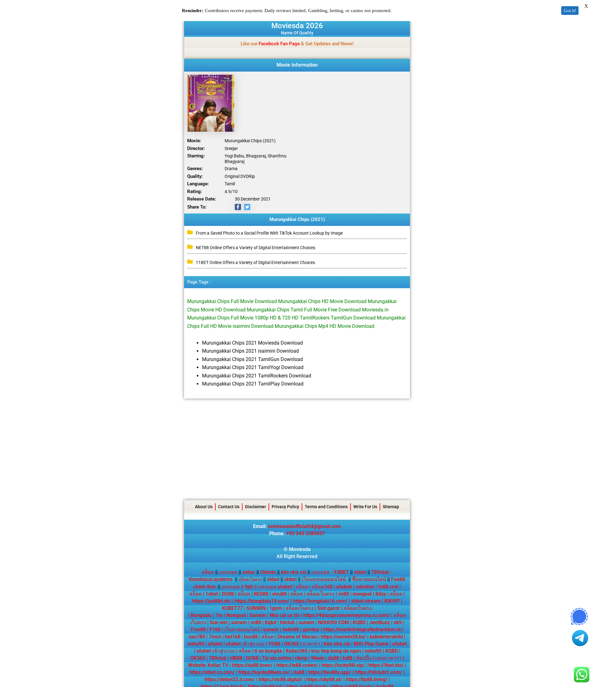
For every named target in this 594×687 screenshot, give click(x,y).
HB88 (236, 658)
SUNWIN (256, 608)
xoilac (250, 572)
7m (218, 615)
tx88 (347, 658)
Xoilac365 (297, 651)
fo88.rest (388, 587)
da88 (333, 658)
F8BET (341, 572)
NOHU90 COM (333, 622)
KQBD (359, 622)
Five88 (198, 629)
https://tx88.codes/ (297, 665)
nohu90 (195, 644)
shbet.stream (366, 601)
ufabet (215, 644)
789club (380, 572)
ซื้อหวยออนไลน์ (369, 579)
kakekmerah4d (386, 637)
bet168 (232, 637)
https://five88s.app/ (329, 672)
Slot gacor (328, 608)
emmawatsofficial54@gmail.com (304, 526)
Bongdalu (201, 615)
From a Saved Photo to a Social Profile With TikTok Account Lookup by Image (269, 233)
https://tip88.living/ (366, 679)
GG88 (228, 594)
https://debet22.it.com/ (229, 679)
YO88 (274, 644)
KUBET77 (232, 608)
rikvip (301, 658)
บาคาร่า (311, 644)
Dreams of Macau (297, 637)
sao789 (197, 637)
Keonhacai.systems (210, 579)
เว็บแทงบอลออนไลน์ (324, 579)
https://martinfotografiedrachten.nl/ (362, 629)
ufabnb (344, 587)
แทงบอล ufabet (275, 587)
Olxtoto (270, 572)
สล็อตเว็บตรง (320, 594)
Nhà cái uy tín (284, 615)
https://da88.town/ (252, 665)
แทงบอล (230, 572)
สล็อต (208, 572)
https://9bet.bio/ (386, 665)
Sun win (218, 622)
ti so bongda (268, 651)
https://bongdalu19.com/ (262, 601)
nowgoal (362, 594)
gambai (311, 629)
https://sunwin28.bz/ (343, 637)
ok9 (398, 622)
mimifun (365, 587)
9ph (249, 587)
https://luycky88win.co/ (264, 672)
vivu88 (279, 594)
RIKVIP (392, 601)
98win (317, 658)
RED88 (261, 594)
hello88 (290, 629)
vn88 (343, 594)
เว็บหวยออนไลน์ (241, 629)
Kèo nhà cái (337, 644)
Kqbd (270, 622)
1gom (275, 608)
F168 (215, 629)
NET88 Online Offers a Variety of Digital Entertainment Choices (255, 247)
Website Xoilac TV (208, 665)
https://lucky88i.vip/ (343, 665)
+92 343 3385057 (305, 533)
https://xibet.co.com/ (212, 672)
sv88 (256, 622)
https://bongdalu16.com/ (320, 601)
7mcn (215, 637)
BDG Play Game (371, 644)
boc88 (251, 637)
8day (380, 594)
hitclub (287, 622)
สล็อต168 (322, 587)
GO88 (252, 658)
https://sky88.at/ (324, 679)
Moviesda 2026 (297, 25)
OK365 (291, 644)
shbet (360, 572)
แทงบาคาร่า (388, 658)
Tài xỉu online (276, 658)
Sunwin (257, 615)
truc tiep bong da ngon (336, 651)
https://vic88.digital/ (281, 679)
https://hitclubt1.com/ (378, 672)
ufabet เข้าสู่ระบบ (245, 644)
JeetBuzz (379, 622)
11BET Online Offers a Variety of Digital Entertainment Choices (255, 262)
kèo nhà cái (293, 572)
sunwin (239, 622)
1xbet (211, 594)
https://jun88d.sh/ (211, 601)
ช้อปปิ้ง (363, 658)
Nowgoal (236, 615)
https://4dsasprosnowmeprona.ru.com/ (346, 615)
